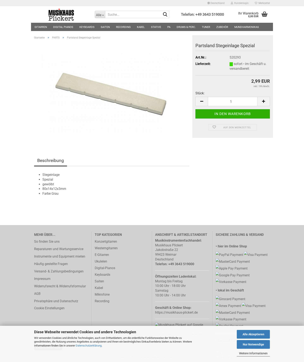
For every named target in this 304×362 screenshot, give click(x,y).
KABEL (141, 27)
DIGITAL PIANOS (63, 27)
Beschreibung (50, 160)
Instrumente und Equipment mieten (59, 256)
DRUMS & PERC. (186, 27)
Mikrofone (102, 294)
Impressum (42, 279)
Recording (102, 301)
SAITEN (105, 27)
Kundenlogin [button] (241, 3)
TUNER (206, 27)
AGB (37, 294)
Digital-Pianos (105, 268)
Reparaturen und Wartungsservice (58, 249)
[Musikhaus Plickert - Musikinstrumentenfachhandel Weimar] (61, 14)
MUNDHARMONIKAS (246, 27)
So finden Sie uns (47, 241)
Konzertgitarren (106, 241)
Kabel (99, 288)
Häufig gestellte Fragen (51, 264)
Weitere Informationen (253, 353)
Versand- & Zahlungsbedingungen (59, 271)
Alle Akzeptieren (253, 334)
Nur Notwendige (253, 344)
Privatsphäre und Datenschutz (56, 301)
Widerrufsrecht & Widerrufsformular (60, 286)
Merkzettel (263, 3)
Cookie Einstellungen (49, 308)
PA (168, 27)
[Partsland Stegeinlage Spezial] (111, 92)
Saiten (99, 281)
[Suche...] (165, 14)
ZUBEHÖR (222, 27)
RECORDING (123, 27)
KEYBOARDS (87, 27)
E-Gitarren (102, 255)
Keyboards (102, 275)
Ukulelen (101, 261)
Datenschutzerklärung (89, 345)
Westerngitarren (106, 248)
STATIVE (156, 27)
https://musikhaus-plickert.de (176, 312)
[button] (216, 3)
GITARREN (41, 27)
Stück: (200, 93)
